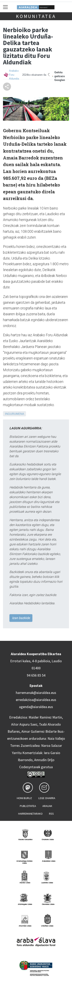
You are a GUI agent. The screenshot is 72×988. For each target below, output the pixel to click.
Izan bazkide (21, 618)
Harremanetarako (30, 813)
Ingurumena (14, 413)
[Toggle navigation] (5, 6)
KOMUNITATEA (36, 16)
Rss (51, 813)
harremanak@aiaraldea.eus (36, 692)
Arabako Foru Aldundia (14, 74)
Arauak (47, 806)
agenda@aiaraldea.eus (36, 707)
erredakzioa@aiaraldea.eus (36, 700)
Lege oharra (46, 798)
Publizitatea (28, 806)
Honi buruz (24, 798)
